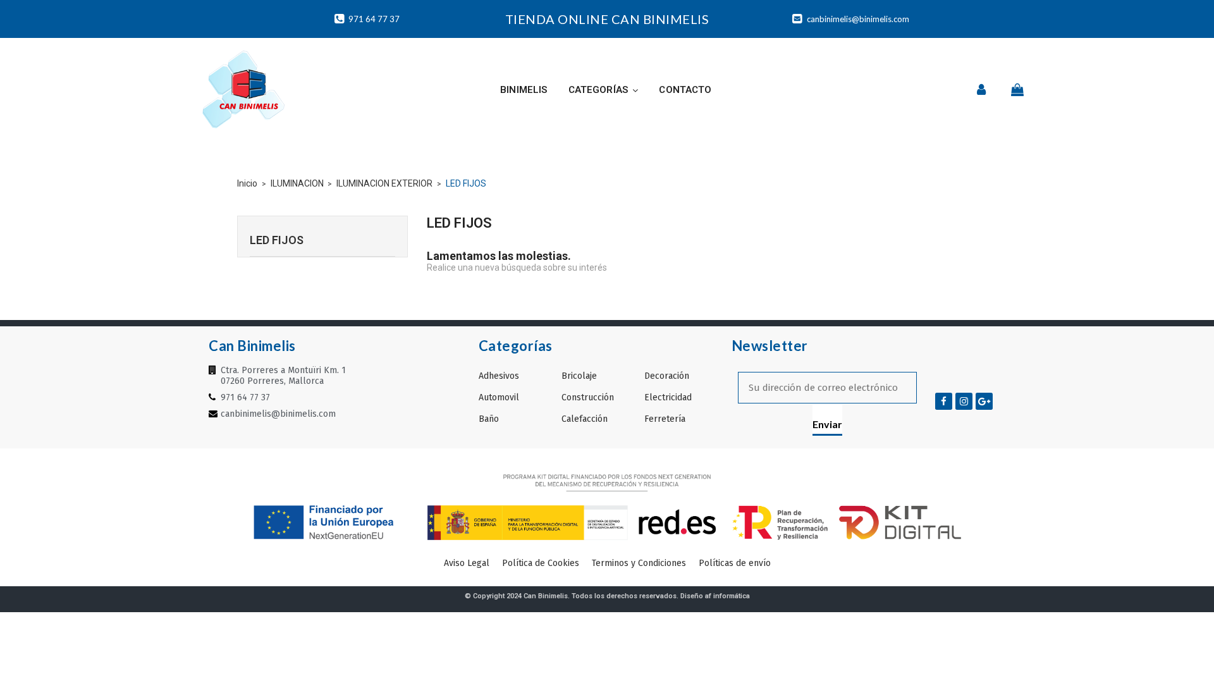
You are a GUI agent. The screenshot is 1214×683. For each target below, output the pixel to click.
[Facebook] (943, 401)
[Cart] (1017, 90)
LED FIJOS (277, 240)
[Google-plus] (984, 401)
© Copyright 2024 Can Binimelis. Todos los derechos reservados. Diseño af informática (607, 596)
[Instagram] (963, 401)
